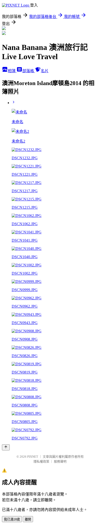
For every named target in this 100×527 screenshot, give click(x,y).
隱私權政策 (41, 461)
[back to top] (6, 447)
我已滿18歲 (12, 519)
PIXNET (32, 456)
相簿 (12, 71)
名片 (45, 71)
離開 (28, 519)
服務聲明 (60, 461)
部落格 (28, 71)
